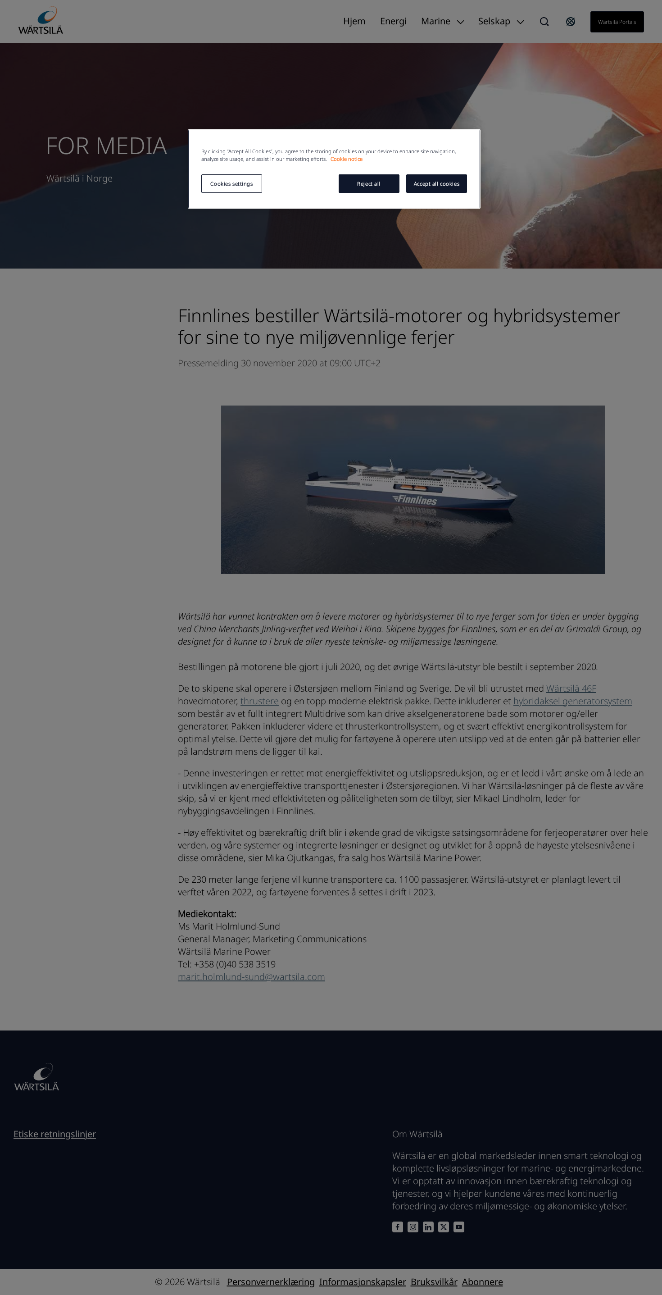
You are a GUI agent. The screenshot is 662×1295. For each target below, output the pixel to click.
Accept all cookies (436, 183)
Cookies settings (231, 183)
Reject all (369, 183)
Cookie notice (347, 158)
